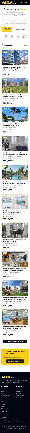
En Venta (18, 389)
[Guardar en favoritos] (26, 52)
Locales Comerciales (6, 397)
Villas (2, 393)
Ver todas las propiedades (15, 341)
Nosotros (3, 404)
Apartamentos (5, 389)
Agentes (18, 393)
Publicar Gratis (20, 395)
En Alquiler (19, 391)
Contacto (3, 406)
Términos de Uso (5, 409)
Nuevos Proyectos (6, 395)
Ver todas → (24, 46)
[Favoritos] (22, 2)
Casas (2, 391)
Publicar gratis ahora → (15, 361)
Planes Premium (20, 397)
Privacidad (4, 411)
